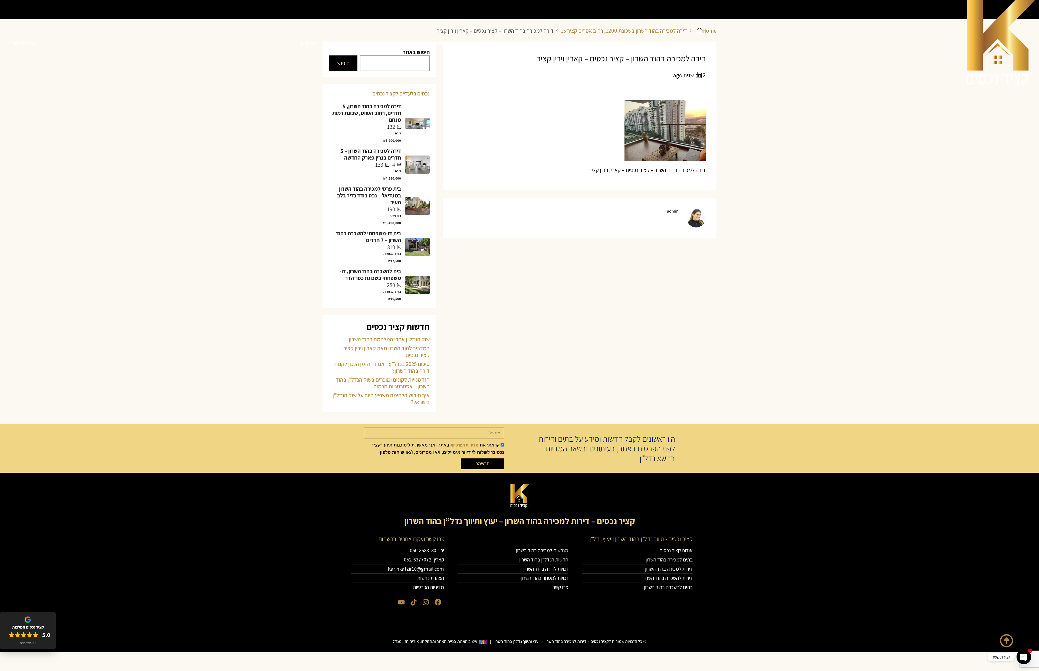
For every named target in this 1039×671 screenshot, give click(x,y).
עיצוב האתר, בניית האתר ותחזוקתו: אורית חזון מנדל (435, 641)
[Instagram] (426, 602)
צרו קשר (308, 43)
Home (709, 30)
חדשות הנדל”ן (338, 43)
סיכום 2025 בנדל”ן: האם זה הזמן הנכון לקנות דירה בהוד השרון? (382, 367)
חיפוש (343, 63)
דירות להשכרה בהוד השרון (511, 43)
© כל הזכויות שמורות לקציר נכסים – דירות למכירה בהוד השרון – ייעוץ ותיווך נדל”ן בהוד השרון (570, 641)
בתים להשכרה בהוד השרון (450, 43)
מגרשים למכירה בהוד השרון (388, 43)
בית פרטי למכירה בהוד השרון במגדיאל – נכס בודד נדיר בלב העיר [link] (369, 195)
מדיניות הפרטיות (464, 445)
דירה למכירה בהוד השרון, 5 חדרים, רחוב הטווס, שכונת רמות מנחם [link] (366, 113)
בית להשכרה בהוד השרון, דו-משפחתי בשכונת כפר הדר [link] (370, 274)
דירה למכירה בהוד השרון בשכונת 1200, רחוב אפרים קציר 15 (624, 30)
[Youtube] (401, 602)
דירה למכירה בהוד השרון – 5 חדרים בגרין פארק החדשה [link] (370, 154)
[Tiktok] (413, 602)
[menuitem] (20, 43)
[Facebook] (438, 602)
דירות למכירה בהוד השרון (572, 43)
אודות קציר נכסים (682, 43)
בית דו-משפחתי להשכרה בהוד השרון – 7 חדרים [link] (368, 237)
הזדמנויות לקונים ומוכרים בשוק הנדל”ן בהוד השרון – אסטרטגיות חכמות (383, 383)
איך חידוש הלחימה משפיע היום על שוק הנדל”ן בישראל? (381, 398)
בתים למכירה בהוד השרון (630, 43)
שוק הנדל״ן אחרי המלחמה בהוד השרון (389, 339)
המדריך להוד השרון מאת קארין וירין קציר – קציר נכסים (385, 351)
